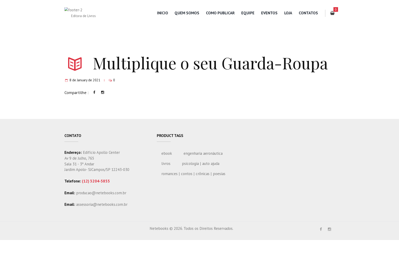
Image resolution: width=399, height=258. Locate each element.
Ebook (166, 153)
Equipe (247, 12)
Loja (288, 12)
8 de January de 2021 (85, 80)
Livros (165, 163)
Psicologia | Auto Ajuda (200, 163)
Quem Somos (187, 12)
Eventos (269, 12)
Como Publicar (220, 12)
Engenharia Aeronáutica (203, 153)
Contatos (308, 12)
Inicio (162, 12)
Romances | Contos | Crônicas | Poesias (193, 173)
